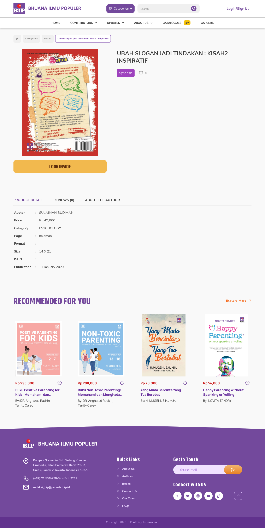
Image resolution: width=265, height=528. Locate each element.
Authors (127, 476)
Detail (47, 38)
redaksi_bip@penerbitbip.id (51, 487)
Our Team (128, 498)
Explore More (236, 301)
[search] (193, 8)
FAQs (125, 506)
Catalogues (176, 23)
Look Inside (60, 166)
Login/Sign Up (238, 8)
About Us (128, 469)
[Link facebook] (177, 496)
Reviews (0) (63, 200)
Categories (121, 8)
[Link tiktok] (219, 496)
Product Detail (27, 200)
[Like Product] (59, 383)
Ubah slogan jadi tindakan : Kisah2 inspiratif (83, 38)
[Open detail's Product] (38, 348)
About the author (102, 200)
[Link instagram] (198, 496)
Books (126, 484)
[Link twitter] (188, 496)
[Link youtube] (208, 496)
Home (56, 23)
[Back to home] (17, 39)
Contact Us (129, 491)
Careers (207, 23)
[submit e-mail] (233, 469)
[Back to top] (238, 496)
